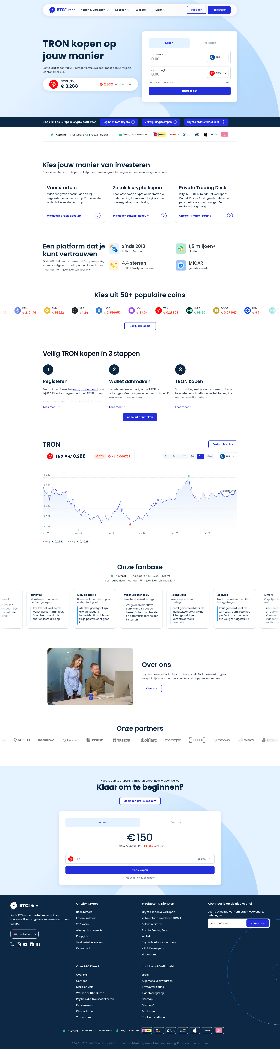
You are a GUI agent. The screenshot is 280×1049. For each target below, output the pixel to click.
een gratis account (85, 389)
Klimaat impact (86, 1011)
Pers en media (85, 1005)
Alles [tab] (209, 456)
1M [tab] (192, 456)
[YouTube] (25, 944)
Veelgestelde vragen (89, 942)
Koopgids (82, 936)
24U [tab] (175, 456)
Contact (81, 981)
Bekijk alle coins (140, 326)
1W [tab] (184, 456)
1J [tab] (200, 456)
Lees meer (49, 407)
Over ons (152, 688)
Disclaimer (148, 1011)
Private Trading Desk (155, 930)
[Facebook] (38, 944)
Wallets (141, 10)
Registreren (219, 9)
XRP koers (82, 924)
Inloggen (196, 9)
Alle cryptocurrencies (90, 930)
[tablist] (190, 43)
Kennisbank (83, 948)
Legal (145, 975)
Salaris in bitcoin (152, 924)
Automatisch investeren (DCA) (161, 918)
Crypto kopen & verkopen (158, 912)
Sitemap (147, 999)
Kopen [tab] (169, 43)
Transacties (83, 1017)
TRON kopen (190, 91)
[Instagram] (19, 944)
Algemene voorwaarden (157, 981)
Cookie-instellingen (154, 1017)
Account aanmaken (140, 417)
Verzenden (258, 923)
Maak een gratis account (64, 216)
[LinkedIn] (32, 944)
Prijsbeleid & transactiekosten (95, 999)
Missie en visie (84, 987)
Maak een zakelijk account (131, 216)
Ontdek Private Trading (195, 216)
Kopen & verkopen (93, 10)
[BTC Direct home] (62, 10)
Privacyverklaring (153, 987)
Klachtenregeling (153, 993)
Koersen (120, 10)
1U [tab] (166, 456)
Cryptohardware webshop (159, 942)
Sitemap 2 (148, 1005)
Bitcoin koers (84, 912)
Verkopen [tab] (210, 43)
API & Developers (153, 948)
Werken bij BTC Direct (90, 993)
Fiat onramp (150, 954)
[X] (12, 944)
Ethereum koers (86, 918)
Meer (158, 10)
